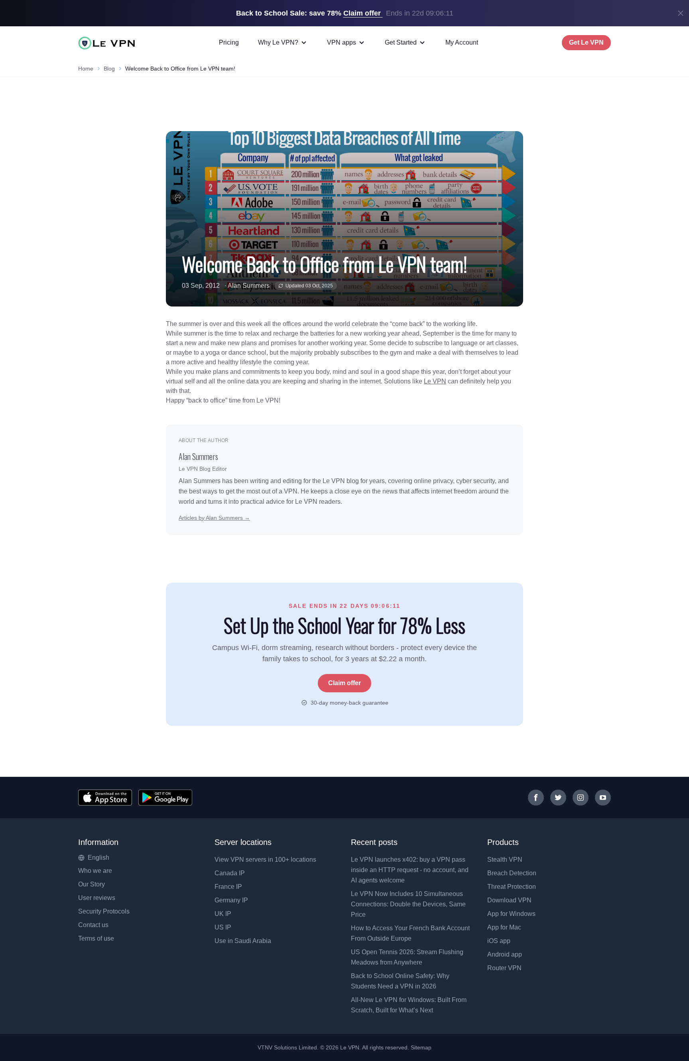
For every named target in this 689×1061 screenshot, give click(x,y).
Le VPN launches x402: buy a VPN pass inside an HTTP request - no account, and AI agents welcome (410, 870)
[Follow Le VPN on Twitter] (558, 798)
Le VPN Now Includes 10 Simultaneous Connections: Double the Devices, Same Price (408, 904)
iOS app (498, 940)
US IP (223, 927)
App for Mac (504, 927)
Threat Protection (511, 886)
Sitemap (421, 1047)
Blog (109, 68)
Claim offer (344, 683)
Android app (504, 954)
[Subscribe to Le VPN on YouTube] (603, 798)
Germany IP (231, 900)
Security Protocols (104, 911)
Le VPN (435, 381)
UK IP (223, 913)
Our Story (91, 884)
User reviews (96, 897)
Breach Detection (511, 873)
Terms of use (96, 938)
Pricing (229, 42)
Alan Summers (249, 285)
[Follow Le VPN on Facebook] (536, 798)
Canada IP (230, 873)
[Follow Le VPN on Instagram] (581, 798)
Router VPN (504, 968)
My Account (461, 42)
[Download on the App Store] (105, 798)
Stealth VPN (504, 859)
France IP (228, 886)
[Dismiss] (680, 13)
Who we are (95, 870)
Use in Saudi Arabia (243, 940)
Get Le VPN (586, 42)
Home (85, 68)
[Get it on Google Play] (165, 798)
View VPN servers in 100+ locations (265, 859)
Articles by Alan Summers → (214, 518)
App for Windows (511, 913)
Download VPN (509, 900)
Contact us (93, 924)
